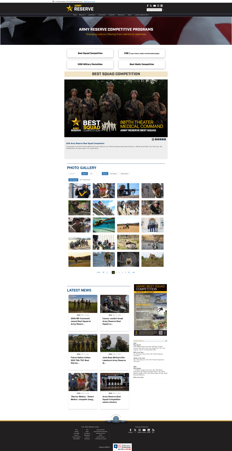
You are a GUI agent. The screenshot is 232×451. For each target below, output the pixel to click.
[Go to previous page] (107, 272)
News (129, 15)
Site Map (76, 431)
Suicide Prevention (101, 437)
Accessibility (76, 433)
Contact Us (76, 435)
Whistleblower (87, 435)
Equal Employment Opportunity (100, 431)
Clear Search (73, 180)
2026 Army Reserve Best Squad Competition (85, 143)
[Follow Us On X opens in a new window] (135, 430)
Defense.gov (87, 438)
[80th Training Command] (128, 225)
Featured (111, 15)
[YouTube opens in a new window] (154, 5)
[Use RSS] (153, 430)
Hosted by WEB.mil (104, 447)
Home (75, 15)
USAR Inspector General (100, 438)
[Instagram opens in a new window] (158, 5)
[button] (90, 1)
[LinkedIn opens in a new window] (161, 5)
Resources (121, 15)
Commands (101, 15)
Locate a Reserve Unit (141, 15)
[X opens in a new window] (151, 5)
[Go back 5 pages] (104, 272)
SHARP (100, 435)
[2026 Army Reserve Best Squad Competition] (116, 108)
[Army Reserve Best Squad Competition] (104, 259)
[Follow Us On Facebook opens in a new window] (130, 430)
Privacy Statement (76, 437)
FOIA (87, 429)
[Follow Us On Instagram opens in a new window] (139, 430)
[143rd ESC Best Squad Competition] (79, 259)
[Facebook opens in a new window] (147, 5)
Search (85, 174)
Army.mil (87, 437)
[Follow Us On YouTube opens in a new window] (144, 430)
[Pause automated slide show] (153, 139)
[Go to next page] (125, 272)
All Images (113, 174)
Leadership (91, 15)
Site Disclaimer (76, 438)
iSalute (87, 431)
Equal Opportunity (101, 429)
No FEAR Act (87, 433)
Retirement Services (100, 433)
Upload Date (124, 174)
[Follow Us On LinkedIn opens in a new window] (148, 430)
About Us (81, 15)
